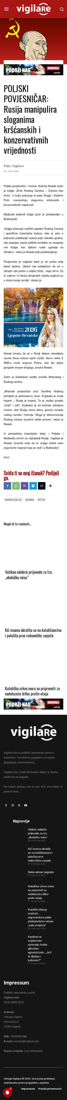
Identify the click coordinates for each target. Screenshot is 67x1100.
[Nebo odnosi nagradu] (19, 874)
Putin (41, 499)
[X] (19, 805)
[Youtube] (25, 805)
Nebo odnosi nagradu (41, 872)
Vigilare (18, 166)
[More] (50, 486)
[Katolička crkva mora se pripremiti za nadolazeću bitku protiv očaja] (33, 664)
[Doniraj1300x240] (33, 78)
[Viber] (24, 486)
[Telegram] (33, 486)
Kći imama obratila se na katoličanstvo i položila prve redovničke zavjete (33, 632)
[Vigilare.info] (33, 9)
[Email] (41, 486)
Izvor (6, 457)
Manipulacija (13, 499)
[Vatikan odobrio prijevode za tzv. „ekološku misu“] (33, 547)
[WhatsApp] (16, 486)
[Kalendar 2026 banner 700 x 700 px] (33, 317)
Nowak (30, 499)
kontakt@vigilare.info (26, 1041)
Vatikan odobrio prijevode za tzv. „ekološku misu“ (28, 574)
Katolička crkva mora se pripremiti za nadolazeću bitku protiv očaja (32, 691)
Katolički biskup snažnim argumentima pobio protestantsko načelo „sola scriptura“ (40, 917)
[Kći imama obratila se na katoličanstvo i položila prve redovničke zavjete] (33, 605)
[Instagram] (12, 805)
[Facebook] (7, 486)
